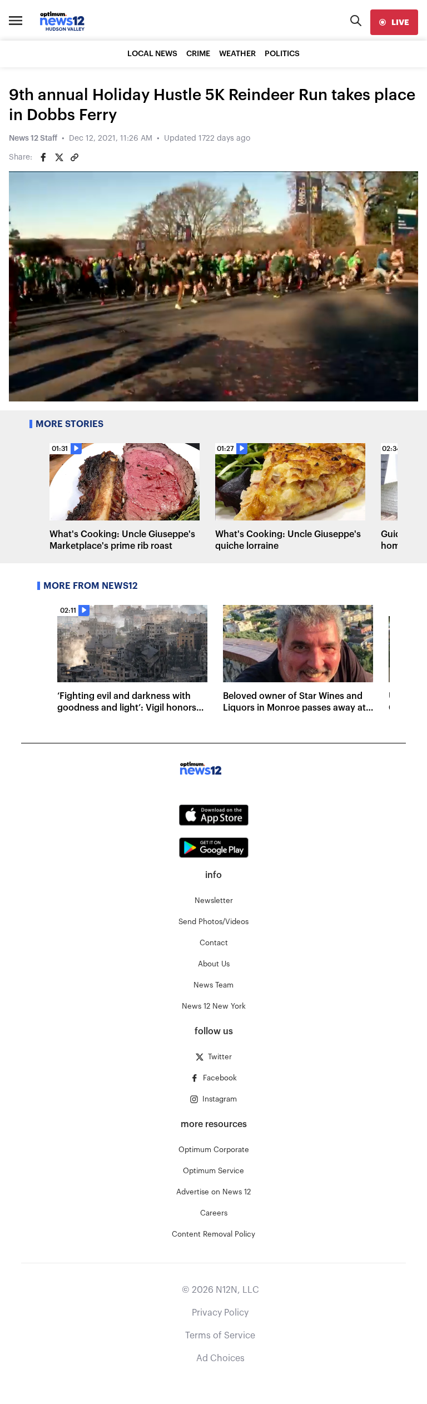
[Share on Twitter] (58, 157)
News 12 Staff (33, 138)
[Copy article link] (74, 157)
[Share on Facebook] (43, 157)
